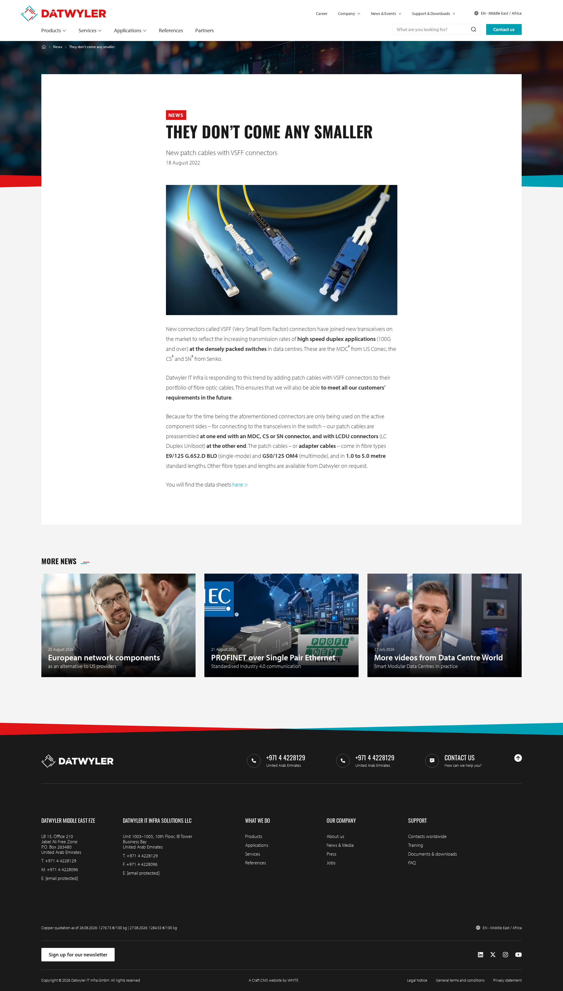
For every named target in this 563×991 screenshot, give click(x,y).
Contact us (504, 29)
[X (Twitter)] (493, 954)
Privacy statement (507, 980)
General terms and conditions (460, 980)
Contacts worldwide (427, 836)
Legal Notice (417, 980)
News (57, 47)
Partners (204, 30)
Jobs (331, 863)
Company (346, 13)
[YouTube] (518, 954)
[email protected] (61, 878)
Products (51, 30)
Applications (127, 30)
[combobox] (436, 29)
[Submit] (473, 29)
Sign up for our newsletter (78, 954)
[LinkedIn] (480, 954)
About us (335, 836)
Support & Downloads (431, 13)
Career (322, 13)
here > (240, 484)
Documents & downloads (432, 854)
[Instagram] (505, 954)
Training (415, 845)
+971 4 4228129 (60, 860)
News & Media (340, 845)
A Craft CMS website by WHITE (274, 980)
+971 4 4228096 (62, 869)
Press (331, 854)
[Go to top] (518, 757)
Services (87, 30)
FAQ (412, 863)
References (171, 30)
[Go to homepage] (63, 8)
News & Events (383, 13)
